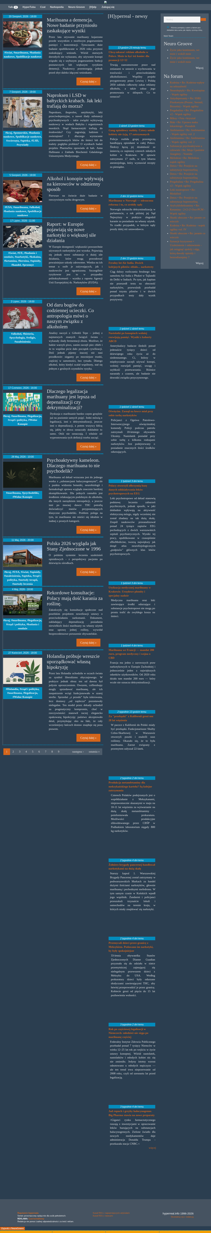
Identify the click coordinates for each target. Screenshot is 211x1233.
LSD (35, 140)
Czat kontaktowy (36, 1219)
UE (21, 252)
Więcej (199, 67)
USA (9, 207)
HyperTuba (29, 7)
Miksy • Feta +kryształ (182, 118)
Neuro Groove (76, 7)
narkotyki (22, 256)
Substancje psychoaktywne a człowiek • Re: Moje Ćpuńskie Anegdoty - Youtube (187, 149)
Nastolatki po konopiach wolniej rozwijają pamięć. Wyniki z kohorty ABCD (130, 337)
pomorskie (21, 132)
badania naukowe (15, 211)
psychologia (18, 337)
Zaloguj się (107, 7)
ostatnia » (94, 751)
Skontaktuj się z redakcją (182, 1217)
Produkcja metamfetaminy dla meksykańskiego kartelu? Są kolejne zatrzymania (130, 786)
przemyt (29, 264)
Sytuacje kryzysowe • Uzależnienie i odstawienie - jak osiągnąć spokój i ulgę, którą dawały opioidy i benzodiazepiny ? (186, 249)
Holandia (12, 689)
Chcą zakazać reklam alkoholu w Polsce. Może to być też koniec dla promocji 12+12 (129, 56)
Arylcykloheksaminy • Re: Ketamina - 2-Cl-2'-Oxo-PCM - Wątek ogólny (187, 209)
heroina (24, 260)
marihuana (21, 52)
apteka (26, 140)
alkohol (35, 207)
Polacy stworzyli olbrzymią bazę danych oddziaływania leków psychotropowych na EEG (128, 489)
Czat (42, 7)
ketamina (11, 260)
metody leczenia (23, 583)
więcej (152, 1147)
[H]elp (92, 7)
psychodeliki (30, 492)
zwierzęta (13, 140)
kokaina (35, 256)
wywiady (23, 144)
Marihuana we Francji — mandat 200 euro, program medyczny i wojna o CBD (131, 653)
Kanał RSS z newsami (103, 1216)
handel (17, 264)
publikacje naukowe (29, 56)
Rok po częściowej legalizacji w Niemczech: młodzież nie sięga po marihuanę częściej (128, 1033)
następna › (78, 751)
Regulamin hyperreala (27, 1213)
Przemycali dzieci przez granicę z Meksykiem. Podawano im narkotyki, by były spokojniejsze (131, 946)
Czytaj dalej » (88, 81)
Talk (12, 7)
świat (9, 52)
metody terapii (28, 579)
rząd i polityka (18, 419)
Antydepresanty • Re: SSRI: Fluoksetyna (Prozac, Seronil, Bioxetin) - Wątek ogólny (186, 102)
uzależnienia (23, 341)
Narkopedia (57, 7)
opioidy (36, 260)
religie (31, 337)
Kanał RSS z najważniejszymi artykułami (111, 1213)
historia (28, 333)
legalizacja (35, 416)
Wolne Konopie (23, 496)
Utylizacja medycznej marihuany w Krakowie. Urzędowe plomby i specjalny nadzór (130, 591)
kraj (9, 132)
